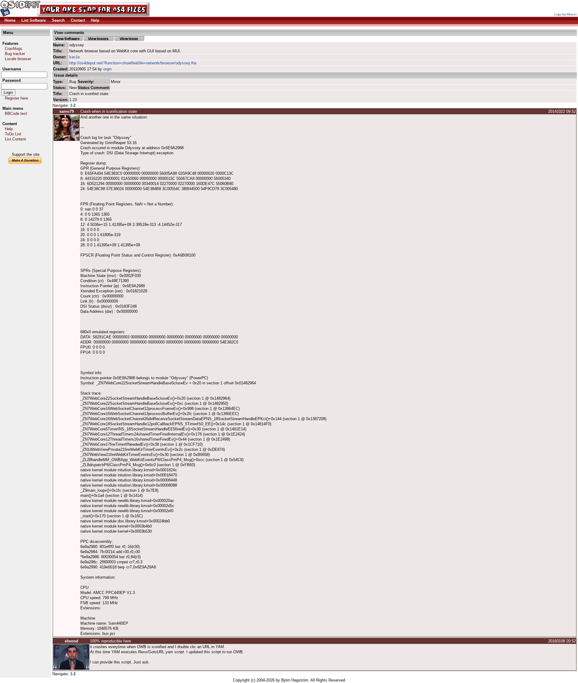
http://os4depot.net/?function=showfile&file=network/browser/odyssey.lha (132, 63)
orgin (107, 69)
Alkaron (571, 14)
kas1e (74, 57)
